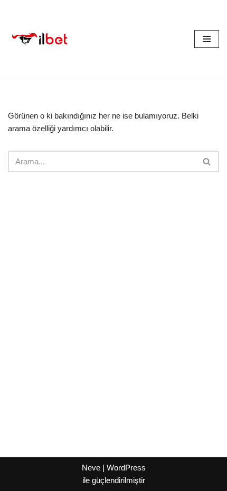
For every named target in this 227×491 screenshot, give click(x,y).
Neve (91, 467)
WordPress (126, 467)
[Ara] (207, 161)
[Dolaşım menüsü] (206, 39)
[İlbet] (39, 39)
